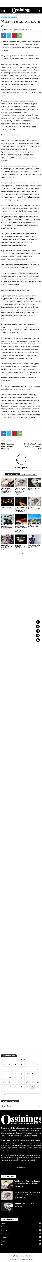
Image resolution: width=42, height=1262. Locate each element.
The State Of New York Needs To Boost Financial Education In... (27, 1193)
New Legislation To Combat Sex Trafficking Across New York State (7, 527)
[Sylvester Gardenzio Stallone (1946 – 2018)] (34, 539)
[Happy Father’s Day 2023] (34, 482)
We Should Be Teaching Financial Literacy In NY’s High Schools (6, 491)
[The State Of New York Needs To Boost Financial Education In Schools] (21, 482)
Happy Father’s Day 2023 (34, 489)
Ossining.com (7, 30)
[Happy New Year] (7, 501)
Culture (13, 17)
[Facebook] (3, 35)
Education (4, 1230)
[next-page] (22, 553)
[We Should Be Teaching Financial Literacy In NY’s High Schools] (7, 482)
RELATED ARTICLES (12, 474)
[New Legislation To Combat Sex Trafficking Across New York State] (7, 519)
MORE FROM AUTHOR (28, 474)
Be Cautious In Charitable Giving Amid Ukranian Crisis (6, 547)
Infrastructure (5, 1234)
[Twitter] (38, 626)
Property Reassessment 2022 (34, 508)
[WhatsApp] (19, 35)
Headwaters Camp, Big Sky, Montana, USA (32, 446)
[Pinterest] (14, 35)
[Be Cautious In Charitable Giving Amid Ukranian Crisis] (7, 539)
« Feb (3, 1095)
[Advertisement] (21, 3)
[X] (9, 35)
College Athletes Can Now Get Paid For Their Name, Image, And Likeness (21, 509)
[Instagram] (38, 631)
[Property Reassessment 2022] (34, 501)
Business (4, 1227)
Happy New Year (6, 507)
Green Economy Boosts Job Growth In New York (20, 546)
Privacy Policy (14, 1256)
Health (3, 1241)
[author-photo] (21, 459)
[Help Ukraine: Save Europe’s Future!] (34, 519)
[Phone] (38, 640)
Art (13, 15)
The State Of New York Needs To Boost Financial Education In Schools (20, 491)
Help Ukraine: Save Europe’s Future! (34, 525)
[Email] (38, 635)
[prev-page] (19, 553)
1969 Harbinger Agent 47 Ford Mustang (8, 446)
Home (2, 15)
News (8, 15)
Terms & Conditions (26, 1256)
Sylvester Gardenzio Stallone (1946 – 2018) (34, 546)
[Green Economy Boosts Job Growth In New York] (21, 539)
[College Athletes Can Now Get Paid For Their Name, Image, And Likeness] (21, 501)
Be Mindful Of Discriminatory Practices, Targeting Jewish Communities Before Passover (21, 528)
